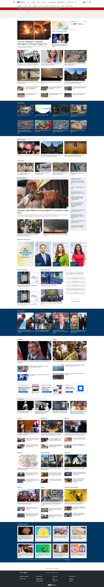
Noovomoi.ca (71, 579)
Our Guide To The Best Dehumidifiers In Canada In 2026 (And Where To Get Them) (78, 537)
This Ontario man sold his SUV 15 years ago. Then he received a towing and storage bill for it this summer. (51, 504)
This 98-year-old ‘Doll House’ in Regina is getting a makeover (75, 469)
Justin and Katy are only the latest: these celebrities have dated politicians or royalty (42, 412)
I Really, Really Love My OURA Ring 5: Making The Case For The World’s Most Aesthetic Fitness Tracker (25, 538)
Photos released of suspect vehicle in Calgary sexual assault (79, 94)
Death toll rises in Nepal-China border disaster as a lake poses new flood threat (80, 507)
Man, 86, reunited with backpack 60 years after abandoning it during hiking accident (79, 473)
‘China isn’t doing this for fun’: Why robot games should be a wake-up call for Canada (32, 480)
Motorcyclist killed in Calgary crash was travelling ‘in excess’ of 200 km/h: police (56, 87)
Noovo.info (71, 578)
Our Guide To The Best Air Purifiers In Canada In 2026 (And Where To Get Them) (61, 555)
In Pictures (43, 2)
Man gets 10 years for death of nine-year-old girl (42, 131)
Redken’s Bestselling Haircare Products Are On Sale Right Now (78, 554)
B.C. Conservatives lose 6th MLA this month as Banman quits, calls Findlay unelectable (33, 362)
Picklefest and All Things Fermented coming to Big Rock (52, 303)
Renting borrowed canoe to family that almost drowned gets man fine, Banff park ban (74, 155)
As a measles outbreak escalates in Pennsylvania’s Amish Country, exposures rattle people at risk (75, 434)
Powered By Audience (75, 301)
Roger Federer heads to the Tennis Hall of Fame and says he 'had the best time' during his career (32, 514)
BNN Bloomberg (55, 579)
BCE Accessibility (23, 578)
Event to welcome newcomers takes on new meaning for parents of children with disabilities (32, 87)
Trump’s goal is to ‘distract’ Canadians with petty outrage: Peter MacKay (60, 331)
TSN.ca (54, 581)
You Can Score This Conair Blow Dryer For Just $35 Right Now (43, 537)
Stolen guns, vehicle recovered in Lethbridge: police (42, 173)
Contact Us (52, 568)
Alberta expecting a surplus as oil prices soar (77, 131)
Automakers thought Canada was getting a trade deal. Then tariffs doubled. (55, 509)
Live (76, 2)
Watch (38, 2)
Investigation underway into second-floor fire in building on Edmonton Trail (80, 87)
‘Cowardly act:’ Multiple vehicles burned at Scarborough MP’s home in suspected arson (32, 445)
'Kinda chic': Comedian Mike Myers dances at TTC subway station (42, 331)
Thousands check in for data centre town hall (60, 116)
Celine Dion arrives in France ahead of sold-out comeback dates (51, 469)
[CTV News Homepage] (21, 2)
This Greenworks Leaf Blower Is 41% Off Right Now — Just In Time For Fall (43, 555)
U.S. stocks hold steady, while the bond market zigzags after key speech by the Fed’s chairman (51, 434)
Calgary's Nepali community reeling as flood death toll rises (60, 131)
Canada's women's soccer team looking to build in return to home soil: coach (32, 508)
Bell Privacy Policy (39, 578)
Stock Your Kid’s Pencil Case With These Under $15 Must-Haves (61, 537)
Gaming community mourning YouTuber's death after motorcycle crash (24, 131)
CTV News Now (69, 2)
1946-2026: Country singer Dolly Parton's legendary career (23, 412)
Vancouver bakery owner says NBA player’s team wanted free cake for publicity (38, 367)
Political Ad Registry (39, 581)
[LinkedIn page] (26, 572)
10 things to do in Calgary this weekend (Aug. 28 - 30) (28, 155)
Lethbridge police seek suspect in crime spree (77, 173)
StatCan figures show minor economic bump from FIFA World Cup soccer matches (28, 503)
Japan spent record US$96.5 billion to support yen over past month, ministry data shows (56, 445)
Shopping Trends (61, 2)
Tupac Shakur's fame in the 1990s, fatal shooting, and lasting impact (60, 412)
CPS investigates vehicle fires (23, 115)
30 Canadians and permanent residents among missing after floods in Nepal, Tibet (78, 514)
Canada (33, 2)
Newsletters (56, 568)
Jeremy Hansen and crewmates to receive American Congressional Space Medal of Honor (32, 473)
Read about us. (67, 559)
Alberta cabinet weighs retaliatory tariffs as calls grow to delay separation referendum (75, 82)
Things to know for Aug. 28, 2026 (42, 115)
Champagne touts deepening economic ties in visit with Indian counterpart (28, 434)
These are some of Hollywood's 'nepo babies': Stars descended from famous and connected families (78, 412)
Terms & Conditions (39, 579)
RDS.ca (70, 581)
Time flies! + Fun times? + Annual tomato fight (27, 304)
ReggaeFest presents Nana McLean (49, 285)
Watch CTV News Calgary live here (59, 31)
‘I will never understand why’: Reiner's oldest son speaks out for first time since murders (78, 331)
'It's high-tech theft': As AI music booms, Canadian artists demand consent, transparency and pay (55, 473)
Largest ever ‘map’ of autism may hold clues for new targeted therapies (27, 469)
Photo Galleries (22, 178)
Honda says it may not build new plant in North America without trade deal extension (56, 515)
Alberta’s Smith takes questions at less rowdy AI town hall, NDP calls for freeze (60, 45)
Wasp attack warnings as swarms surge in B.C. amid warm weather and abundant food (74, 503)
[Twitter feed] (20, 572)
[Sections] (14, 2)
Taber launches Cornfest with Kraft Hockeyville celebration (55, 94)
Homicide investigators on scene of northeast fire (77, 116)
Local (28, 2)
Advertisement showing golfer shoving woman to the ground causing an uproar (25, 331)
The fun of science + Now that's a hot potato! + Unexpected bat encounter (27, 286)
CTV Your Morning (52, 2)
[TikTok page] (22, 572)
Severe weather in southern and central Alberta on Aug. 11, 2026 (55, 235)
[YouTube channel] (24, 572)
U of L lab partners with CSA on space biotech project (32, 94)
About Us (47, 568)
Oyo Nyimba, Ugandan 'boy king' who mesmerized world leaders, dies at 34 (69, 361)
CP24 (54, 578)
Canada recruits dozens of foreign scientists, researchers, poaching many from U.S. (32, 439)
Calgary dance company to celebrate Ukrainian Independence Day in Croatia (27, 235)
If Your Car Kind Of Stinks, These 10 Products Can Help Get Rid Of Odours (25, 555)
